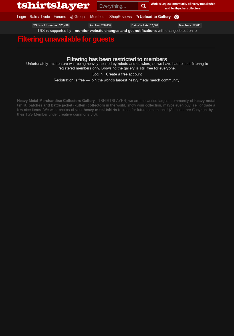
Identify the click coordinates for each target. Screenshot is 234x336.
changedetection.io (181, 30)
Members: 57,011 (190, 25)
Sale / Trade (40, 17)
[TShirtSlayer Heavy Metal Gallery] (55, 6)
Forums (60, 17)
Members (98, 17)
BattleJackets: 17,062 (145, 25)
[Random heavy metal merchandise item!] (176, 17)
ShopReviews (120, 17)
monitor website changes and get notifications (116, 30)
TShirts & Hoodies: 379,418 (50, 25)
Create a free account (124, 74)
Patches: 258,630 (100, 25)
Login (21, 17)
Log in (97, 74)
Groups (80, 17)
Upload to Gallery (155, 17)
